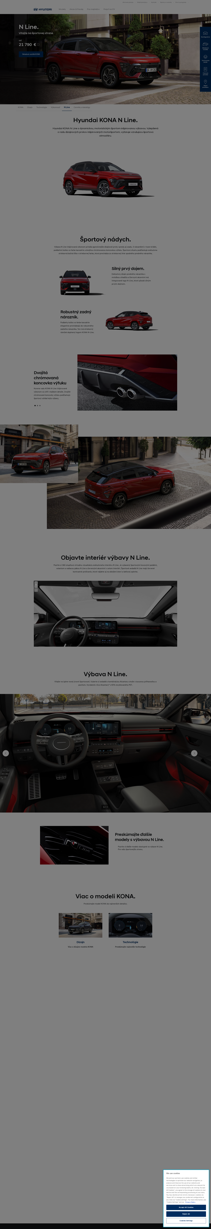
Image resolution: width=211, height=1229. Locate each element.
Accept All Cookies (186, 1207)
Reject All (186, 1214)
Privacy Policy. (190, 1202)
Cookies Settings (186, 1221)
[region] (186, 1198)
